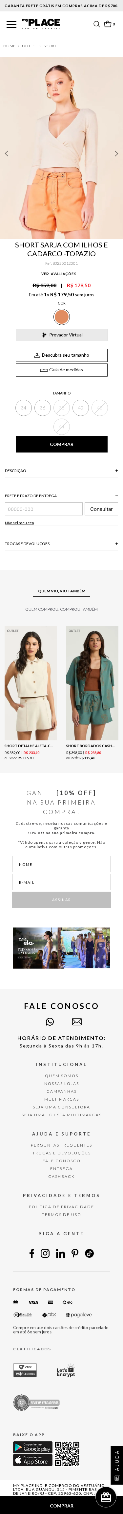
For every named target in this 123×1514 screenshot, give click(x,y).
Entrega (61, 1168)
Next (117, 153)
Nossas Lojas (61, 1083)
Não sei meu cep (19, 522)
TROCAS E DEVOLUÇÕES (61, 1152)
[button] (11, 25)
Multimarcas (61, 1099)
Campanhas (62, 1091)
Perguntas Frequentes (61, 1145)
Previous (6, 153)
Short (50, 46)
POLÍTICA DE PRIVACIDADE (61, 1206)
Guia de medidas (66, 369)
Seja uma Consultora (61, 1107)
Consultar (101, 509)
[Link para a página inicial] (9, 46)
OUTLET (29, 46)
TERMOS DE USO (61, 1214)
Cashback (61, 1176)
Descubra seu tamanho (65, 355)
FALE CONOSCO (62, 1160)
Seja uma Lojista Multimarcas (62, 1114)
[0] (108, 24)
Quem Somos (61, 1075)
